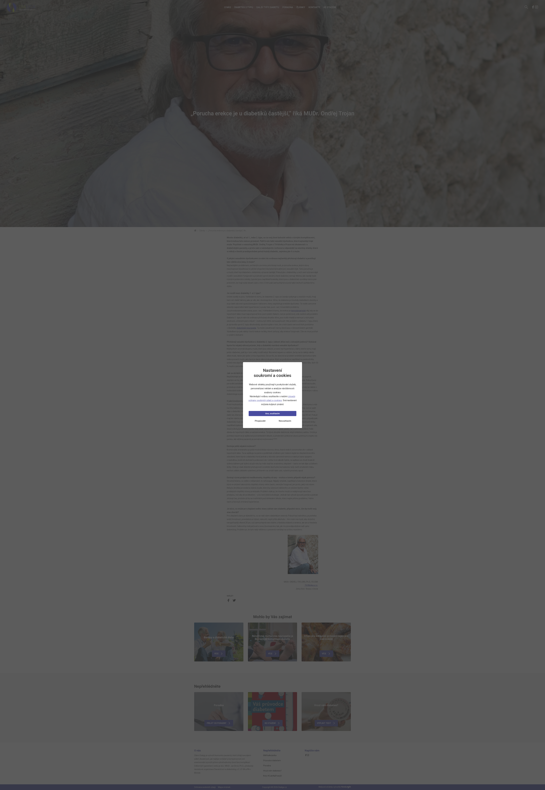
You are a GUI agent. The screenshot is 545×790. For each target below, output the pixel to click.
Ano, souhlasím (272, 413)
